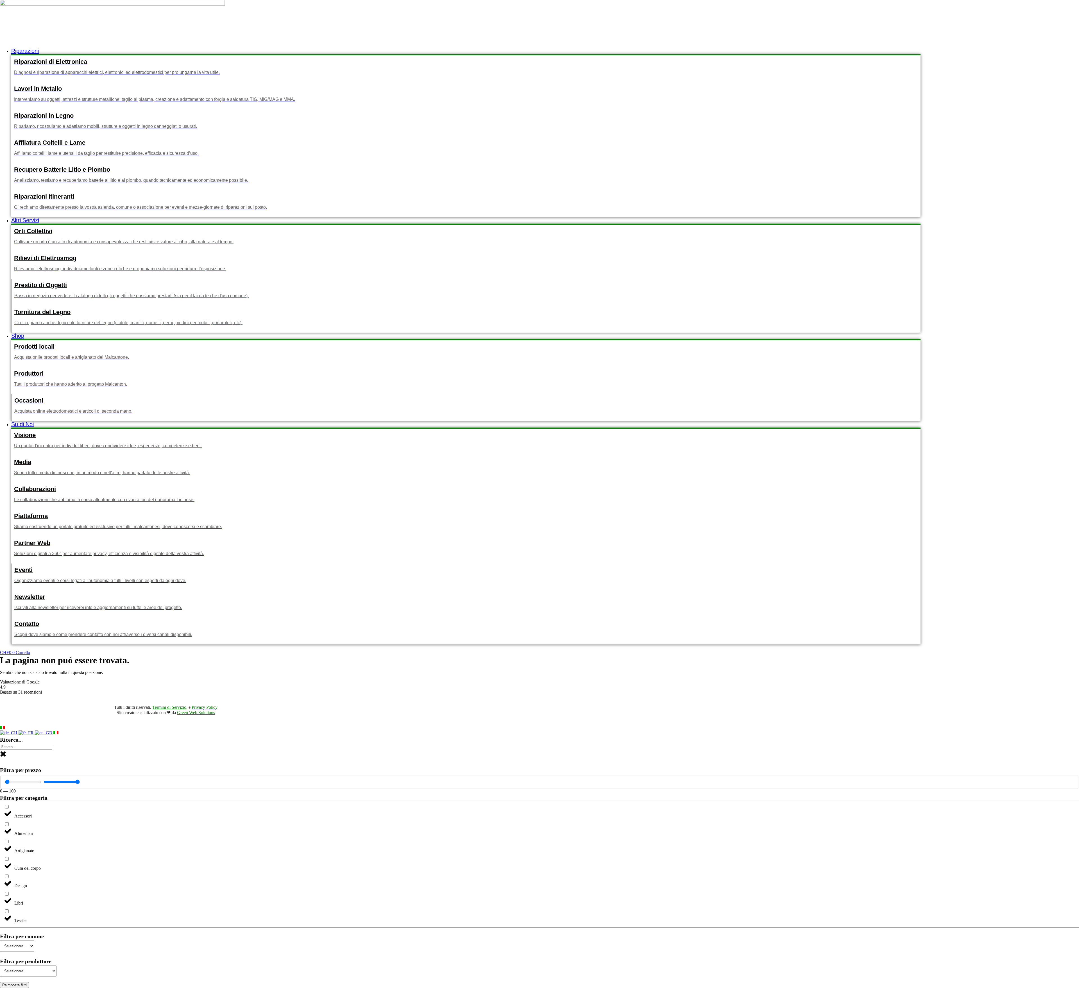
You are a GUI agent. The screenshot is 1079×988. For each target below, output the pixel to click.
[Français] (27, 732)
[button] (466, 51)
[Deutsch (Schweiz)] (9, 732)
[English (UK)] (44, 732)
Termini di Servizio (169, 707)
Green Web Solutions (196, 712)
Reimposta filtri (14, 985)
